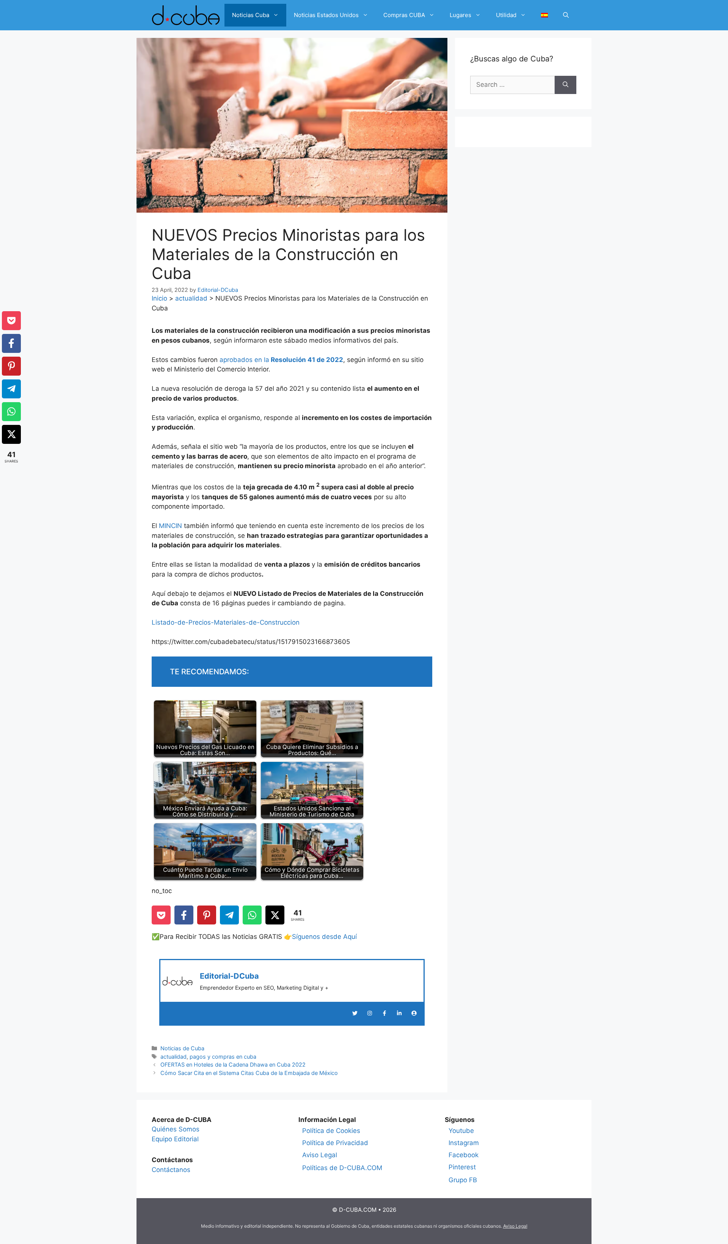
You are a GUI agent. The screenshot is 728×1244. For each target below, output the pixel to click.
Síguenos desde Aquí (324, 936)
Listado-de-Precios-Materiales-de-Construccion (226, 622)
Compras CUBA (404, 15)
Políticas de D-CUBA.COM (342, 1168)
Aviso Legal (319, 1155)
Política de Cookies (331, 1130)
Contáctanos (171, 1169)
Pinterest (462, 1167)
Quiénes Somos (175, 1129)
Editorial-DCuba (229, 976)
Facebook (464, 1155)
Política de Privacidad (335, 1143)
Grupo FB (463, 1180)
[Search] (565, 85)
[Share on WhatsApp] (252, 915)
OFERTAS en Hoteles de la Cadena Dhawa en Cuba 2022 (233, 1064)
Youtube (461, 1130)
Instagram (464, 1143)
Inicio (159, 298)
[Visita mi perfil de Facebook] (384, 1013)
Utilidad (506, 15)
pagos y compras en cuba (223, 1056)
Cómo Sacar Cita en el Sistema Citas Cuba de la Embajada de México (249, 1073)
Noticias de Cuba (182, 1048)
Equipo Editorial (175, 1139)
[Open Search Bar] (565, 15)
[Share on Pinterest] (206, 915)
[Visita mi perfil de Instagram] (369, 1013)
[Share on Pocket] (161, 915)
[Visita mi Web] (414, 1013)
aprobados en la (281, 359)
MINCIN (170, 526)
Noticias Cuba (250, 15)
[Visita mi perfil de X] (355, 1013)
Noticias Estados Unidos (326, 15)
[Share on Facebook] (183, 915)
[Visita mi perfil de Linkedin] (399, 1013)
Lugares (460, 15)
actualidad (191, 298)
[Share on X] (274, 915)
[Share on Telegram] (229, 915)
